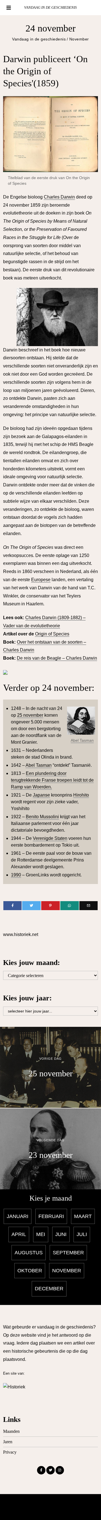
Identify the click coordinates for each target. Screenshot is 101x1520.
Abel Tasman (82, 740)
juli (82, 1234)
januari (17, 1216)
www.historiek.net (20, 934)
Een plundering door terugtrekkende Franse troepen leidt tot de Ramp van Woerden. (52, 780)
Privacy (10, 1452)
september (68, 1252)
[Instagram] (60, 1470)
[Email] (88, 905)
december (49, 1288)
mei (40, 1234)
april (19, 1234)
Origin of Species (52, 634)
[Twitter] (31, 905)
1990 (16, 874)
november (66, 1270)
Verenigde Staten (50, 838)
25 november (30, 715)
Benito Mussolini (42, 816)
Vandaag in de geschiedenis (39, 39)
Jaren (7, 1441)
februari (51, 1216)
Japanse (41, 795)
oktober (29, 1270)
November (79, 39)
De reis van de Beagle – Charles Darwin (57, 658)
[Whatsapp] (69, 905)
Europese (40, 579)
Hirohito (81, 795)
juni (60, 1234)
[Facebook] (12, 905)
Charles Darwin (59, 197)
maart (83, 1216)
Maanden (11, 1431)
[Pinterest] (50, 905)
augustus (29, 1252)
